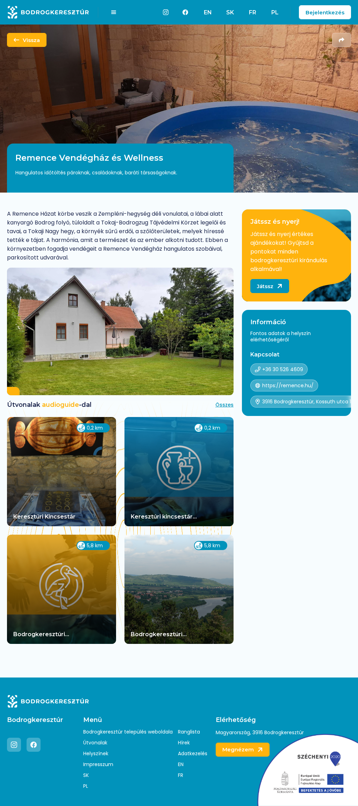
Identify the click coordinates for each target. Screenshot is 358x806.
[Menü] (114, 12)
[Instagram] (166, 12)
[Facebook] (185, 12)
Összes (224, 405)
